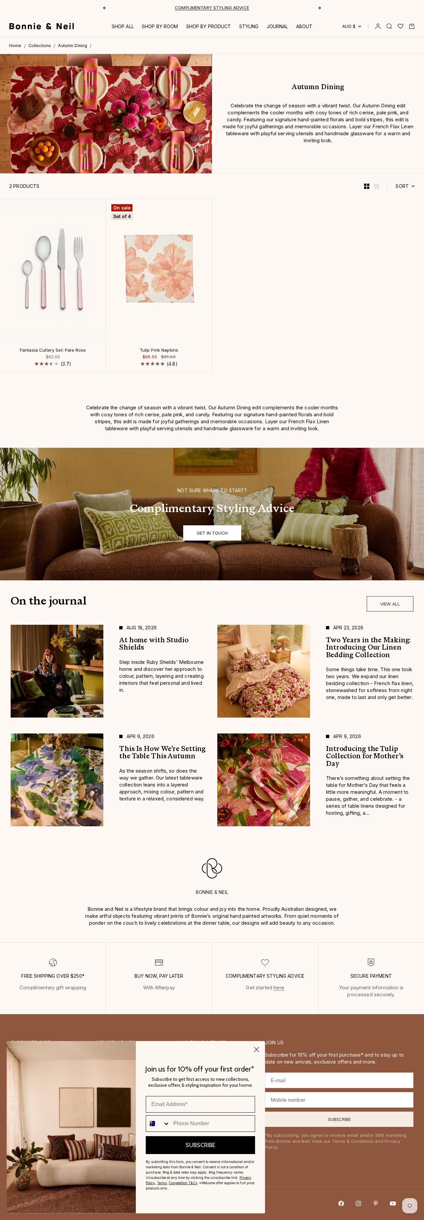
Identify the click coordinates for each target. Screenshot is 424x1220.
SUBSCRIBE (200, 1145)
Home (15, 45)
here (279, 987)
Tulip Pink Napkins (159, 350)
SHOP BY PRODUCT (208, 26)
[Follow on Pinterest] (375, 1203)
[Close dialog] (256, 1049)
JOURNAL (277, 26)
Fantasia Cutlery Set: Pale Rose (53, 350)
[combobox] (158, 1124)
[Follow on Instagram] (358, 1203)
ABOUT (304, 26)
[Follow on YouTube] (393, 1203)
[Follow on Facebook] (341, 1203)
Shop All (123, 26)
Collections (39, 45)
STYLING (249, 26)
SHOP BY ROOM (160, 26)
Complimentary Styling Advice (212, 7)
